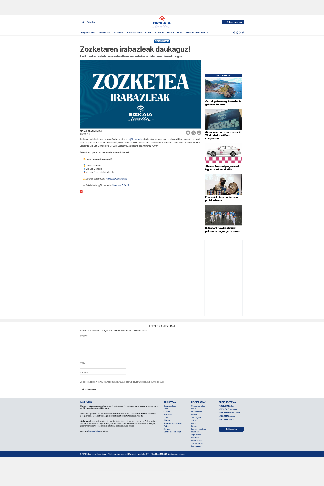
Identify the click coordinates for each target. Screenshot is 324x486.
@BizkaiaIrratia (135, 139)
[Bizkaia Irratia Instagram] (237, 32)
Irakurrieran (195, 437)
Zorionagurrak (196, 417)
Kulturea (167, 420)
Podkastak (118, 32)
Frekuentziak (104, 32)
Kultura (170, 32)
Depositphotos (94, 431)
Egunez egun (196, 446)
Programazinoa (88, 32)
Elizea (179, 32)
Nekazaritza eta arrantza (197, 32)
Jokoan (194, 420)
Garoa (193, 423)
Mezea (194, 414)
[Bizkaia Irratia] (162, 22)
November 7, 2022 (120, 185)
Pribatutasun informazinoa (117, 454)
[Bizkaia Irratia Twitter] (240, 32)
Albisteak (170, 402)
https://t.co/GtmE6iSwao (116, 178)
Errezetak (159, 32)
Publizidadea (231, 429)
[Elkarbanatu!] (188, 133)
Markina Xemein (230, 412)
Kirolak (148, 32)
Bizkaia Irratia (87, 131)
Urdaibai (227, 419)
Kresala (194, 426)
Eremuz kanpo (196, 440)
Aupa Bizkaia (196, 434)
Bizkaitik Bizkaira (134, 32)
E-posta (84, 373)
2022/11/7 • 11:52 (85, 134)
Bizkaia (227, 406)
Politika (166, 426)
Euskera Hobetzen (198, 429)
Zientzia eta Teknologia (172, 432)
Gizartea (167, 411)
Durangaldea (229, 409)
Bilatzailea (90, 22)
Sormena (167, 429)
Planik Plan (195, 432)
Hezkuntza (168, 414)
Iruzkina (84, 336)
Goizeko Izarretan (198, 406)
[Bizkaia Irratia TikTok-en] (243, 32)
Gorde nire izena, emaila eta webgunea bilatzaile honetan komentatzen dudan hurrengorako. (123, 382)
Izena (83, 363)
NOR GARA (86, 402)
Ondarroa (228, 416)
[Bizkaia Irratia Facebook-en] (234, 32)
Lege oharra (101, 454)
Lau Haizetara (196, 411)
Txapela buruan (197, 443)
